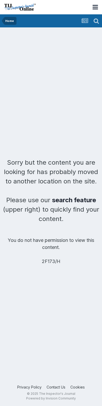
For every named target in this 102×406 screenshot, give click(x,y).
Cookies (77, 387)
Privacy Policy (29, 387)
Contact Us (56, 387)
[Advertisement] (51, 81)
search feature (74, 200)
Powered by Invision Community (51, 398)
